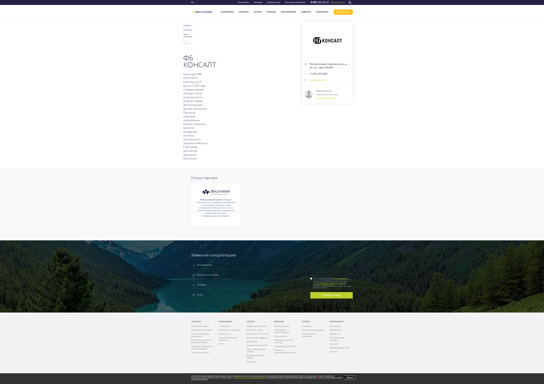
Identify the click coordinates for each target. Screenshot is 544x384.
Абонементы (252, 342)
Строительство (280, 336)
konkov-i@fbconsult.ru (326, 98)
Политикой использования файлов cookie (249, 378)
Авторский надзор (254, 330)
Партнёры (257, 2)
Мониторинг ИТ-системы (257, 334)
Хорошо (349, 378)
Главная (187, 25)
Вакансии (333, 344)
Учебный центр (273, 2)
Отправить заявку (331, 295)
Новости (306, 12)
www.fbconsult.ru (317, 80)
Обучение (250, 362)
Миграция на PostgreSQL (257, 345)
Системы (244, 12)
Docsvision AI (225, 334)
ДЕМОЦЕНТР (343, 12)
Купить (306, 322)
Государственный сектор (285, 346)
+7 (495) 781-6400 (318, 74)
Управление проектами (256, 326)
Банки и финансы (281, 326)
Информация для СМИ (339, 348)
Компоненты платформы (229, 330)
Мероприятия (288, 12)
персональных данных (339, 278)
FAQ (221, 344)
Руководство (335, 326)
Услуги (257, 12)
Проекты (271, 12)
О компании (243, 2)
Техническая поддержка (256, 338)
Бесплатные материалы (295, 2)
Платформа (227, 12)
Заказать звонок (338, 3)
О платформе (224, 326)
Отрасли (279, 322)
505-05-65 (319, 2)
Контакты (333, 352)
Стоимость (322, 12)
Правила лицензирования (313, 330)
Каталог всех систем (200, 353)
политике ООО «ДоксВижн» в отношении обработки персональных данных (329, 283)
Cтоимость (306, 326)
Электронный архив (200, 326)
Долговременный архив (201, 330)
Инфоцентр (334, 334)
